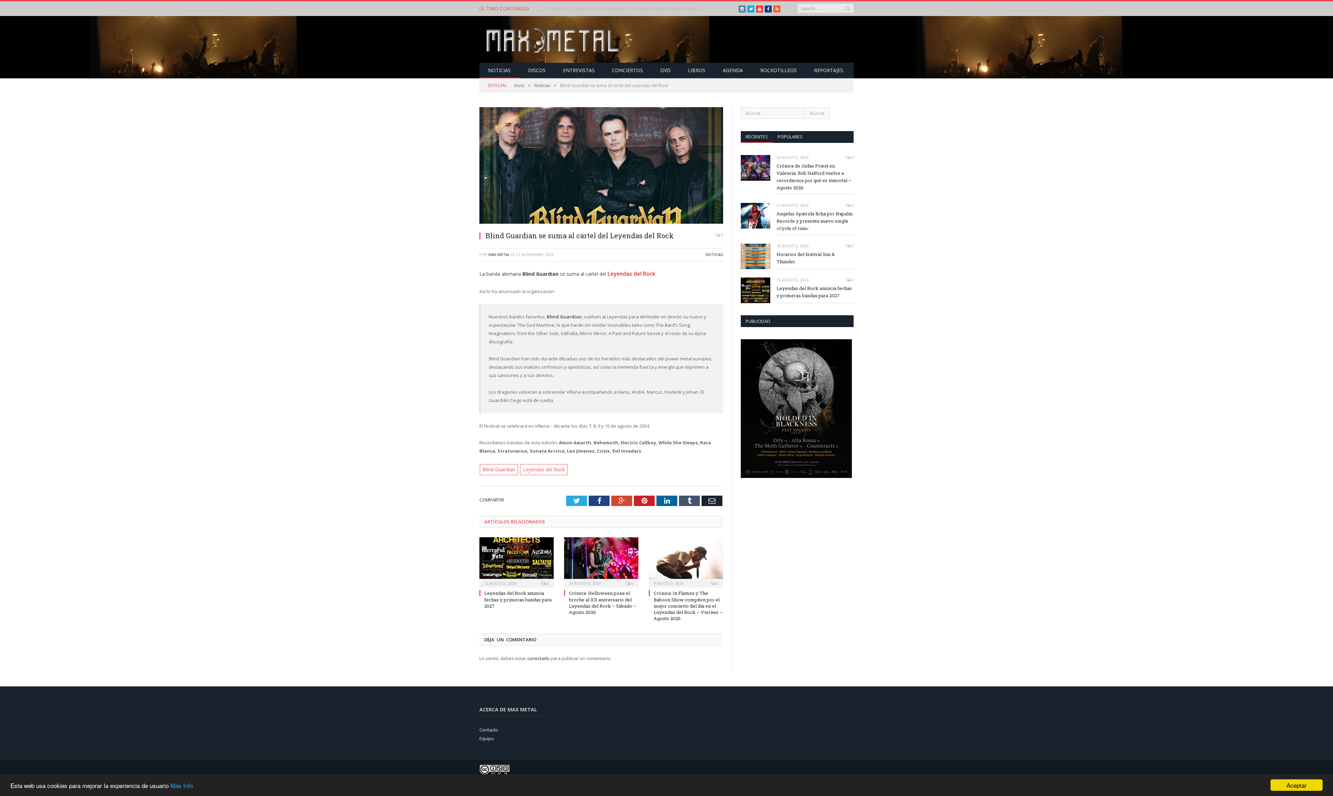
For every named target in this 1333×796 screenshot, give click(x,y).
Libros (696, 70)
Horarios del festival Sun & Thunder (806, 258)
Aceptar (1296, 785)
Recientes (757, 137)
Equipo (486, 737)
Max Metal (499, 254)
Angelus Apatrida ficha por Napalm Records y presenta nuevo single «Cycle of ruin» (626, 9)
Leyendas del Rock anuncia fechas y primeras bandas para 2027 (518, 598)
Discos (537, 70)
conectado (538, 657)
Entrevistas (579, 70)
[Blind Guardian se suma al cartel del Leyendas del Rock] (601, 166)
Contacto (488, 728)
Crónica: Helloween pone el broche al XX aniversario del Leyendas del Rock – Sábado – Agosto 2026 (602, 601)
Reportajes (828, 70)
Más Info (181, 785)
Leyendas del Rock (630, 273)
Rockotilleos (778, 70)
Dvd (665, 70)
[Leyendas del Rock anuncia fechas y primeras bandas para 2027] (516, 560)
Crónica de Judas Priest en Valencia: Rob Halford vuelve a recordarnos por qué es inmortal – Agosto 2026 (814, 177)
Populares (790, 137)
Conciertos (627, 70)
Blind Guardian (498, 468)
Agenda (733, 70)
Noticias (499, 70)
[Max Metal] (553, 39)
